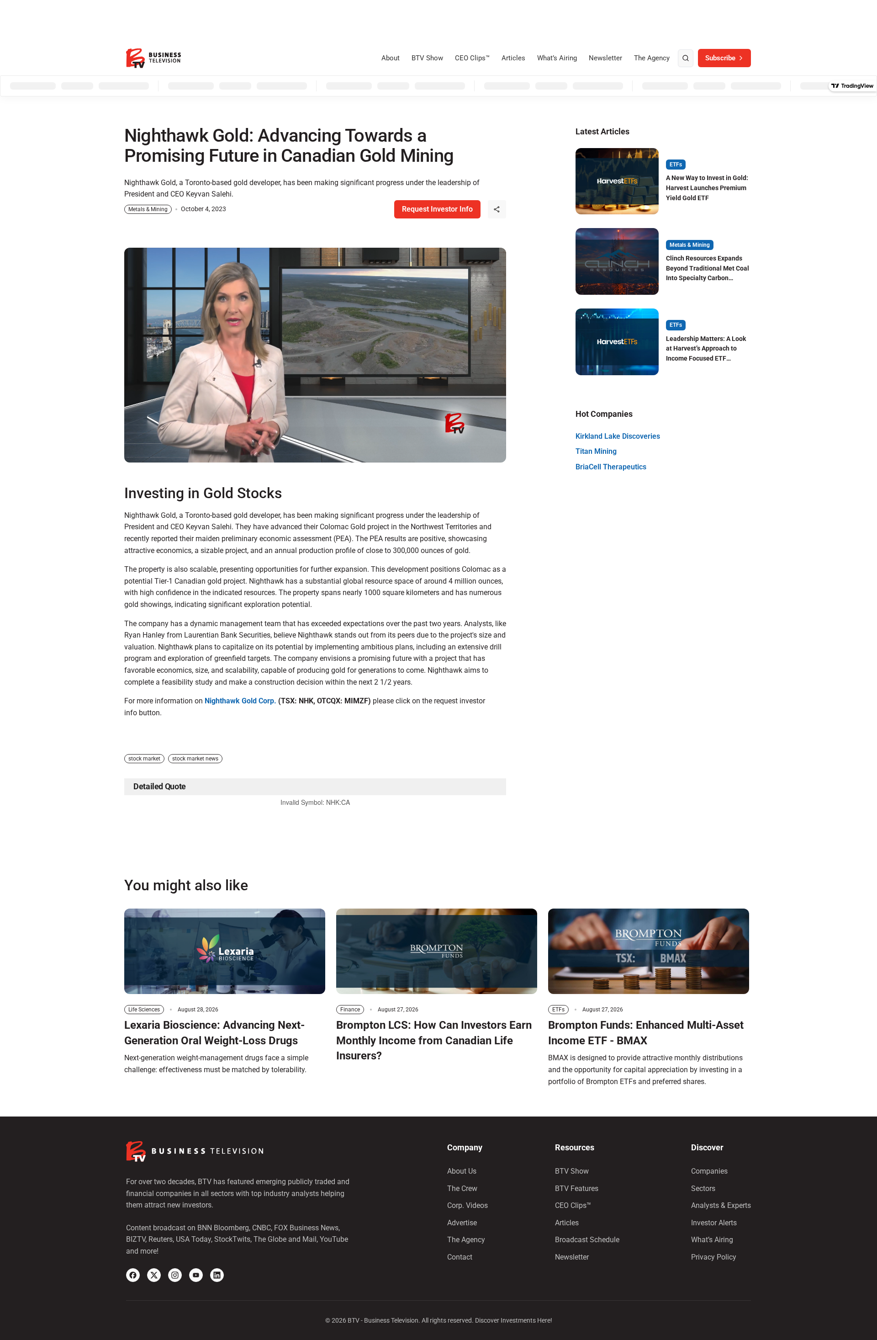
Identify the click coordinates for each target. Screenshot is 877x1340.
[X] (154, 1275)
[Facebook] (133, 1275)
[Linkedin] (217, 1275)
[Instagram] (175, 1275)
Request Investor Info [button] (437, 209)
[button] (497, 209)
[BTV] (153, 58)
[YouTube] (196, 1275)
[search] (685, 58)
